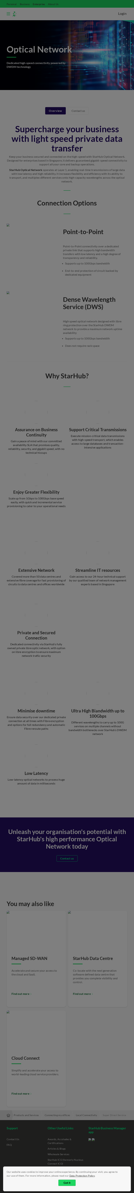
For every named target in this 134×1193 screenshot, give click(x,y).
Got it (67, 1182)
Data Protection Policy (82, 1175)
